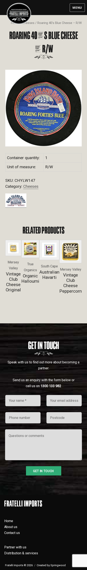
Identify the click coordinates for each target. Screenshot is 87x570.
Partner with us (15, 547)
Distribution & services (21, 553)
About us (10, 527)
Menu (77, 8)
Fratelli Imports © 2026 (19, 565)
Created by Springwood (51, 565)
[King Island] (15, 200)
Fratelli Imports (23, 503)
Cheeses (30, 186)
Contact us (12, 533)
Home (8, 521)
